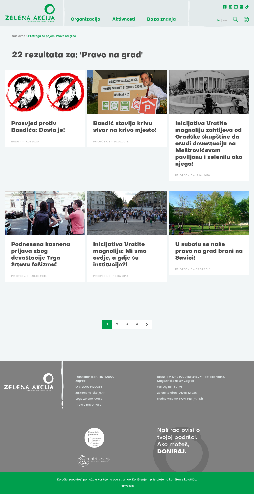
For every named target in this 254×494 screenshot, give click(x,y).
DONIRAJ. (171, 451)
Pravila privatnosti (88, 405)
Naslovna (18, 36)
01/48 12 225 (188, 393)
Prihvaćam (127, 485)
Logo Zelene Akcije (88, 399)
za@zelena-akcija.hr (90, 393)
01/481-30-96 (173, 387)
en (225, 20)
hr (218, 20)
